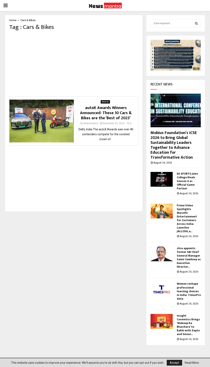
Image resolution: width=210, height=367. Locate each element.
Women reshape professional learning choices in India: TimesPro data (189, 291)
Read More (192, 362)
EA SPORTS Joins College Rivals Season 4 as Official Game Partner (187, 181)
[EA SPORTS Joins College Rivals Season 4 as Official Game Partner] (162, 179)
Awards (105, 102)
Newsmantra (90, 123)
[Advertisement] (73, 63)
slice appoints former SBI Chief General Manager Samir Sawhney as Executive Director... (189, 257)
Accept (174, 362)
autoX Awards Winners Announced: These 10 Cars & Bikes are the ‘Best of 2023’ (106, 113)
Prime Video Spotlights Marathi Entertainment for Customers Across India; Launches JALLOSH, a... (187, 218)
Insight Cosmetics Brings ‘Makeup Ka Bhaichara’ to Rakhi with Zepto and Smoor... (188, 324)
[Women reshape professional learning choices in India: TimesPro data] (162, 289)
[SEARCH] (196, 23)
